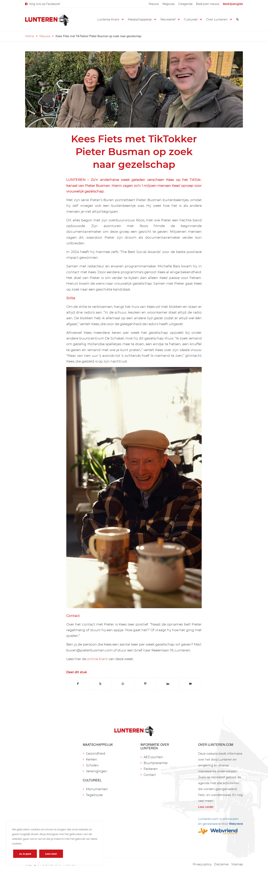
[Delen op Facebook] (78, 684)
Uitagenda (185, 4)
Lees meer (51, 853)
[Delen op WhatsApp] (123, 684)
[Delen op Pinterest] (145, 684)
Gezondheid (95, 753)
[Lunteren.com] (47, 19)
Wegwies (168, 4)
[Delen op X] (100, 684)
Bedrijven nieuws (207, 4)
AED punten (153, 757)
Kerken (91, 759)
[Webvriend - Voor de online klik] (220, 831)
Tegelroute (94, 795)
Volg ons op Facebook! (44, 4)
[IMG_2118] (134, 89)
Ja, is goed (25, 853)
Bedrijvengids (233, 4)
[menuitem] (154, 4)
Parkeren (151, 769)
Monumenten (97, 789)
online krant (97, 659)
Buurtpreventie (156, 763)
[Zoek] (237, 19)
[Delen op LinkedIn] (168, 684)
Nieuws (154, 4)
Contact (150, 775)
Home (29, 36)
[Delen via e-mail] (190, 684)
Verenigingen (96, 771)
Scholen (92, 765)
